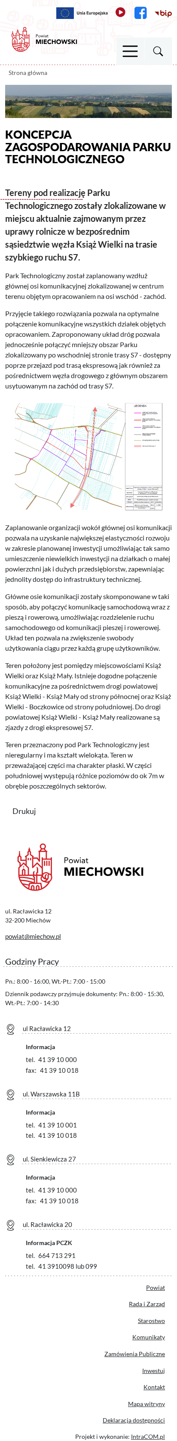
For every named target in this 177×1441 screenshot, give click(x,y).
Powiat (155, 1287)
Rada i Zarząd (147, 1303)
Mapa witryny (146, 1403)
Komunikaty (148, 1337)
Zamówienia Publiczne (134, 1353)
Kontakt (154, 1387)
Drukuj (29, 810)
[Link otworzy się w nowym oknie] (82, 13)
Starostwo (151, 1320)
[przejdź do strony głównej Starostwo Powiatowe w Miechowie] (44, 38)
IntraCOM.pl (148, 1436)
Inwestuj (153, 1370)
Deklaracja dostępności (134, 1420)
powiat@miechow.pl (33, 936)
